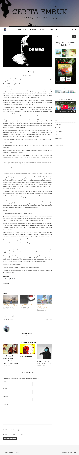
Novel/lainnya (58, 138)
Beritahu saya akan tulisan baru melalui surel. (15, 435)
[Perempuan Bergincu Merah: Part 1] (27, 299)
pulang (11, 316)
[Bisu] (71, 111)
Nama (5, 381)
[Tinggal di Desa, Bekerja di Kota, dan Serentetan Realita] (10, 299)
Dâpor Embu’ (33, 29)
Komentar (5, 404)
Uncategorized (59, 145)
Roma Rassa (43, 29)
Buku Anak (57, 120)
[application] (65, 107)
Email (5, 389)
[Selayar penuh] (74, 111)
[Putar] (57, 111)
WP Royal (16, 452)
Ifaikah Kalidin (10, 319)
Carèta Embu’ (22, 29)
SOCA (51, 29)
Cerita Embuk (39, 12)
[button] (57, 92)
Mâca (57, 29)
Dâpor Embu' (58, 131)
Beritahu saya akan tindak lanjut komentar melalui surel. (17, 430)
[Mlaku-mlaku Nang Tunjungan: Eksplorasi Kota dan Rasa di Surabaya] (44, 299)
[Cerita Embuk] (5, 29)
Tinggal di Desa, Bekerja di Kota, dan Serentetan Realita (10, 305)
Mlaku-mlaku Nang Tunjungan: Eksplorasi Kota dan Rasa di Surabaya (43, 306)
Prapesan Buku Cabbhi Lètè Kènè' (65, 43)
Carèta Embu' (58, 128)
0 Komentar (49, 319)
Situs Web (5, 396)
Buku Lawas (58, 124)
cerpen (5, 316)
